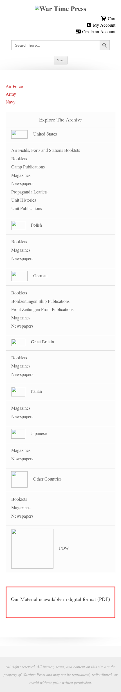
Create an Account (98, 31)
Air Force (14, 86)
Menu (60, 60)
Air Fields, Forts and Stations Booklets (45, 150)
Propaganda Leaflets (29, 192)
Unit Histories (23, 200)
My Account (103, 25)
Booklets (19, 158)
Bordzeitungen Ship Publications (40, 301)
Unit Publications (26, 208)
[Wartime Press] (60, 8)
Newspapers (22, 183)
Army (11, 94)
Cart (111, 18)
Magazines (20, 175)
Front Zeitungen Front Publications (42, 309)
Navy (10, 102)
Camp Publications (28, 167)
